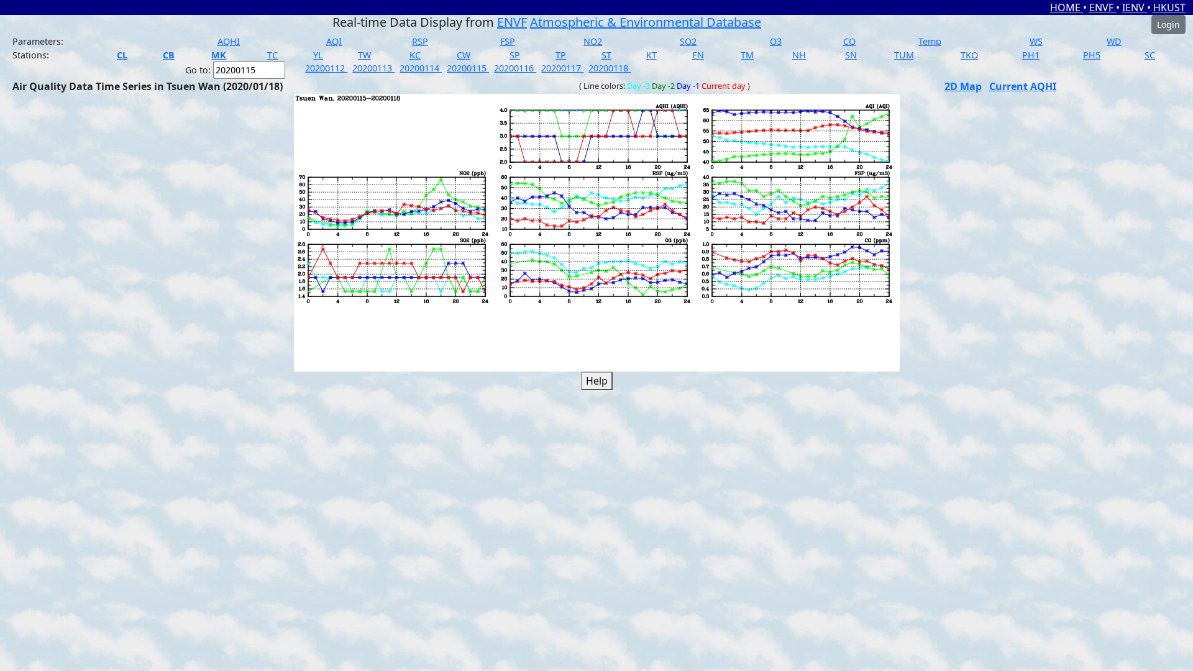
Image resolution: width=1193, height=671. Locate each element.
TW (364, 55)
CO (849, 41)
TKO (969, 55)
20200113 (373, 68)
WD (1114, 41)
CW (463, 55)
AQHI (228, 41)
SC (1150, 55)
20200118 (609, 68)
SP (515, 55)
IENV (1134, 7)
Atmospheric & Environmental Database (645, 22)
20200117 (562, 68)
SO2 (688, 41)
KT (651, 55)
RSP (420, 41)
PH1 (1031, 55)
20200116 (515, 68)
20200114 (421, 68)
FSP (507, 41)
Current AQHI (1022, 86)
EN (698, 55)
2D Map (963, 86)
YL (318, 55)
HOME (1066, 7)
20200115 (468, 68)
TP (560, 55)
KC (415, 55)
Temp (929, 41)
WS (1036, 41)
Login (1168, 24)
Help (597, 381)
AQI (334, 41)
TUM (904, 55)
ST (606, 55)
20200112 (326, 68)
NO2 (592, 41)
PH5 (1091, 55)
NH (799, 55)
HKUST (1169, 7)
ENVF (1102, 7)
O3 (776, 41)
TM (747, 55)
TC (272, 55)
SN (851, 55)
